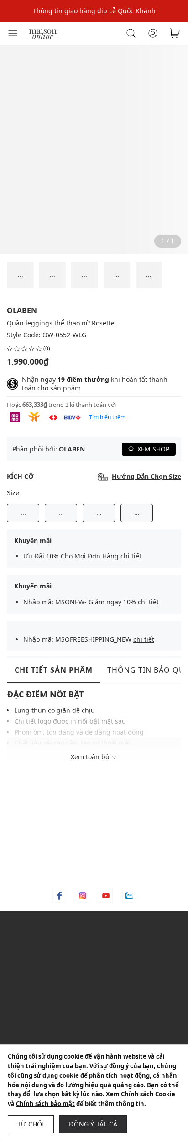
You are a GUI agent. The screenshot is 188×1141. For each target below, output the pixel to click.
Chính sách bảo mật (45, 1104)
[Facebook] (59, 896)
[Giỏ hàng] (175, 33)
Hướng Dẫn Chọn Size (146, 476)
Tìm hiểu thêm (107, 417)
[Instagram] (82, 896)
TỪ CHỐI (30, 1124)
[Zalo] (129, 896)
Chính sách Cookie (148, 1094)
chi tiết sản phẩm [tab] (54, 670)
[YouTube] (106, 896)
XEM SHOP (153, 449)
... (23, 512)
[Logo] (43, 32)
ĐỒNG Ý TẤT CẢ (93, 1124)
